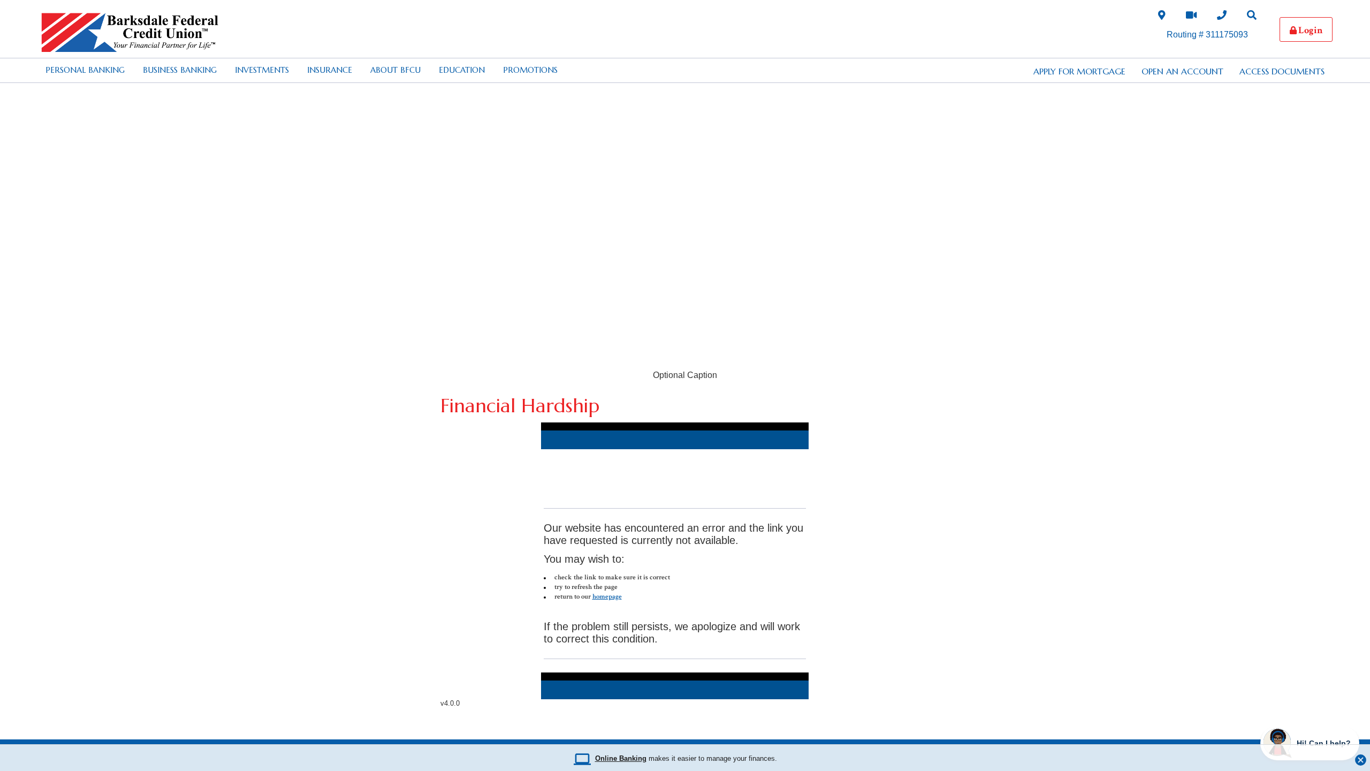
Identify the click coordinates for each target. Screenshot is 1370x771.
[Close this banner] (1360, 757)
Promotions (530, 70)
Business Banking (180, 70)
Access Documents (1282, 71)
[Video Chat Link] (1191, 17)
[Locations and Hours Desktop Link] (1162, 17)
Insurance (329, 70)
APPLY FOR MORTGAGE (1079, 71)
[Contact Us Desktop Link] (1222, 17)
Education (462, 70)
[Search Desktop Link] (1252, 17)
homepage (607, 596)
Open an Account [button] (1182, 71)
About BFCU (395, 70)
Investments (262, 70)
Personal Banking (85, 70)
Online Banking (620, 759)
